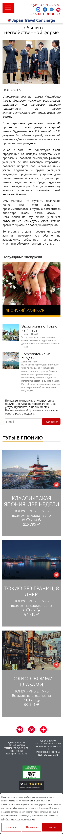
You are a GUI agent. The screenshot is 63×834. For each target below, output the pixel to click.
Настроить (31, 827)
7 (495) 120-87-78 (45, 5)
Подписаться (51, 422)
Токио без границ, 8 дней (31, 592)
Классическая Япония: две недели (31, 501)
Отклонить (11, 827)
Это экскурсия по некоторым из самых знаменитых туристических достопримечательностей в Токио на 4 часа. (40, 342)
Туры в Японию (23, 438)
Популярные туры (31, 511)
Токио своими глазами (31, 682)
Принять (52, 827)
